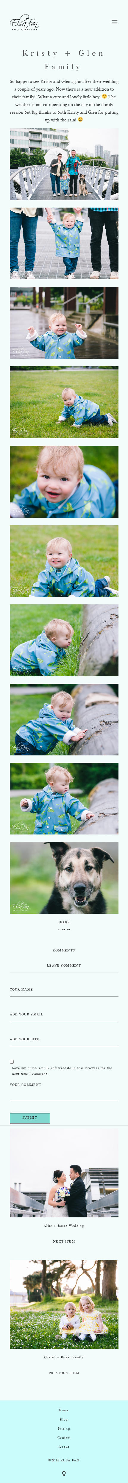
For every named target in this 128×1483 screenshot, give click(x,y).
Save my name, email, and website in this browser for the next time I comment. (62, 1071)
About (64, 1447)
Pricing (64, 1429)
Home (63, 1410)
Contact (64, 1437)
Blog (64, 1419)
